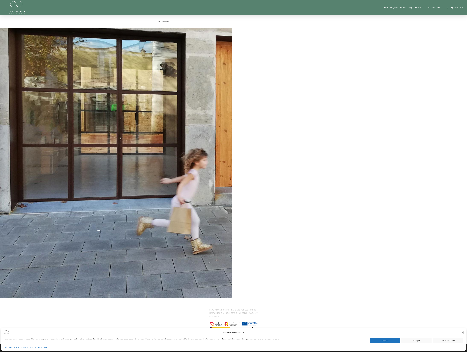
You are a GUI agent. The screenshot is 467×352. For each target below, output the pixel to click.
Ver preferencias (448, 341)
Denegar (416, 341)
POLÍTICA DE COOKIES (11, 347)
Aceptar (385, 341)
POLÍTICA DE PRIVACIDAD (28, 347)
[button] (462, 332)
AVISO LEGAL (42, 347)
